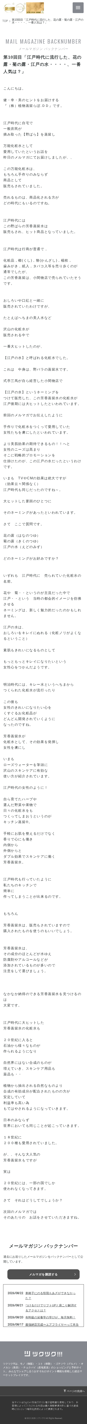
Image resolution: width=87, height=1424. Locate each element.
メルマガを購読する (43, 1274)
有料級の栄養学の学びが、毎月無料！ (50, 1317)
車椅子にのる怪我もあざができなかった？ (50, 1295)
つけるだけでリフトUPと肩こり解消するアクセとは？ (51, 1308)
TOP (5, 21)
